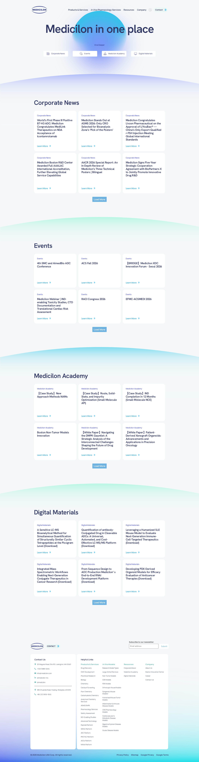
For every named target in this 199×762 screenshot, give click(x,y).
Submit (164, 646)
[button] (99, 199)
